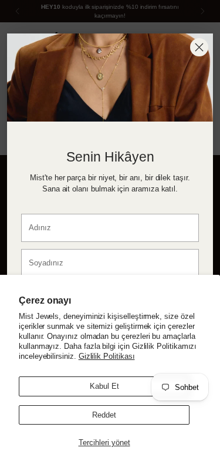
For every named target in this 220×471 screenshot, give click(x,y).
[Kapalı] (199, 47)
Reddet (104, 415)
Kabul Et (104, 386)
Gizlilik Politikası (107, 356)
